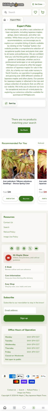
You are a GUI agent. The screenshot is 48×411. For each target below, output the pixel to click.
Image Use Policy (11, 236)
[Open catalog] (14, 408)
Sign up (24, 318)
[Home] (5, 20)
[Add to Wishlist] (30, 152)
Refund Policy (9, 232)
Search (6, 227)
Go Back (24, 130)
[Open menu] (43, 408)
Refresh (41, 143)
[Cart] (42, 12)
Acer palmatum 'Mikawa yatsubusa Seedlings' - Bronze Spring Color (17, 182)
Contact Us (8, 222)
